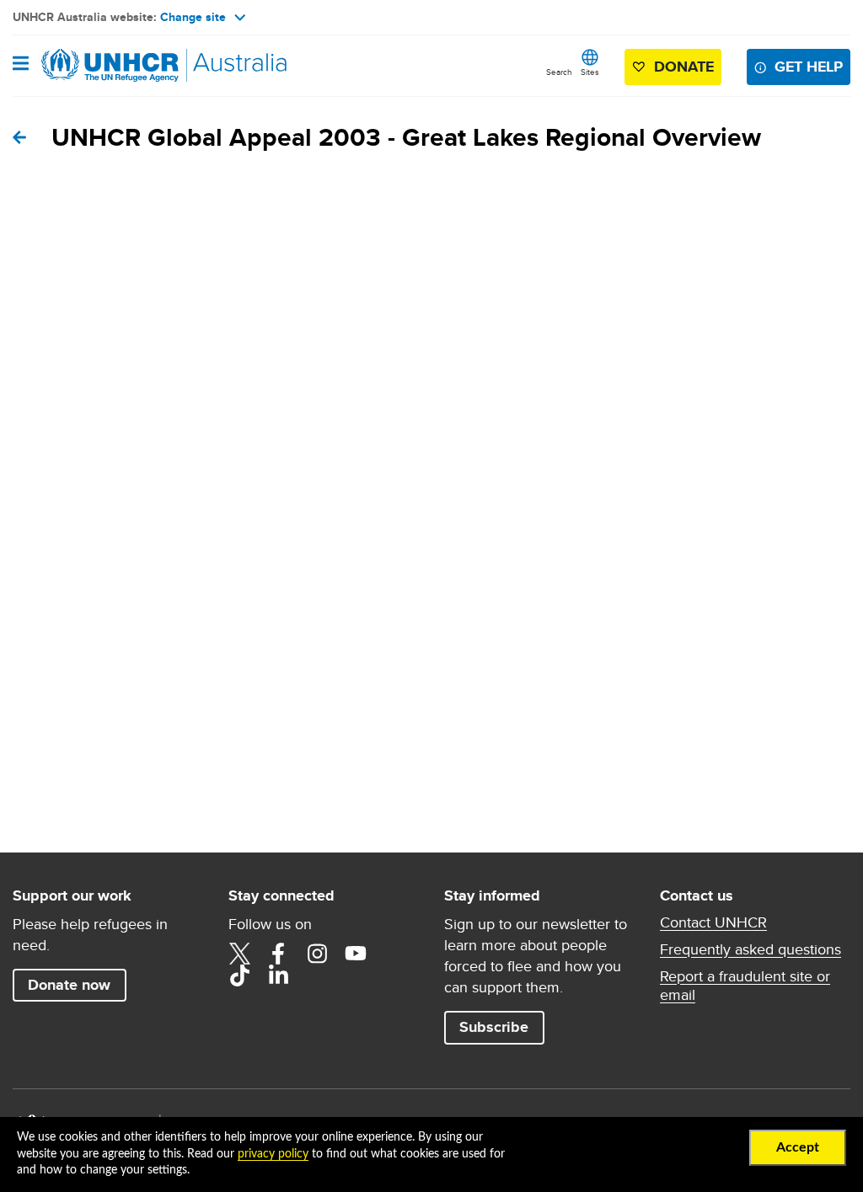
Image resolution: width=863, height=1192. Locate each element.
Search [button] (559, 72)
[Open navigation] (21, 65)
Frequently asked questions (750, 949)
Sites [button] (590, 72)
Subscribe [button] (493, 1027)
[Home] (98, 65)
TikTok (239, 975)
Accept (797, 1147)
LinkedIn (278, 975)
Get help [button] (809, 67)
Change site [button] (193, 16)
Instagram (317, 954)
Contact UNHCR (713, 922)
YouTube (356, 954)
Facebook (278, 954)
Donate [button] (684, 67)
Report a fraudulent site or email (745, 985)
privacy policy (273, 1154)
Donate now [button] (69, 985)
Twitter (239, 954)
